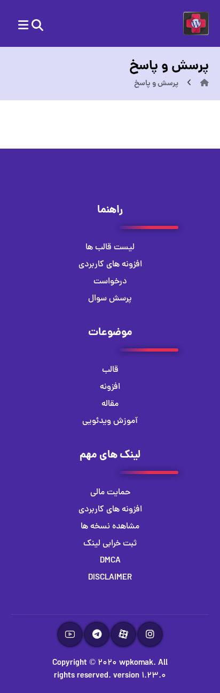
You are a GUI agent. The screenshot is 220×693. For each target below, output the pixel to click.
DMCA (110, 561)
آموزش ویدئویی (110, 421)
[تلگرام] (96, 634)
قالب (110, 370)
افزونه (110, 387)
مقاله (110, 404)
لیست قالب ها (110, 247)
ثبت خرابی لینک (110, 543)
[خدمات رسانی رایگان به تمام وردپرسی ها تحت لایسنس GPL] (196, 23)
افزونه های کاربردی (110, 264)
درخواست (110, 281)
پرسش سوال (110, 298)
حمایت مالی (110, 492)
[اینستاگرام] (150, 634)
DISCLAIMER (110, 578)
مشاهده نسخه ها (110, 526)
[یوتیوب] (70, 634)
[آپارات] (123, 634)
